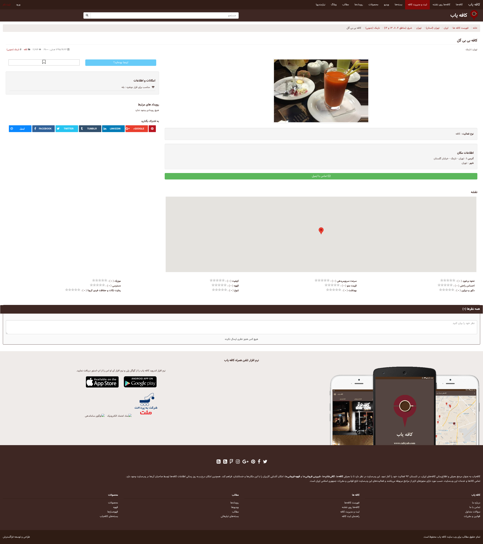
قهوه (115, 507)
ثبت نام (6, 5)
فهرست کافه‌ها (351, 503)
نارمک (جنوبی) (13, 50)
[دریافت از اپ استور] (102, 382)
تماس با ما (474, 507)
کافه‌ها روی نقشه (350, 507)
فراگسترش (8, 537)
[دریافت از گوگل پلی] (140, 382)
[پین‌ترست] (253, 462)
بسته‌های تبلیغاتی (230, 516)
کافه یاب (474, 5)
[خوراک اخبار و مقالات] (225, 462)
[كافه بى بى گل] (321, 90)
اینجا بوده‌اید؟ (120, 62)
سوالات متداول (472, 512)
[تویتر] (265, 462)
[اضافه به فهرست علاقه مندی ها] (44, 62)
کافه (26, 50)
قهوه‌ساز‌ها (112, 512)
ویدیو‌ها (235, 507)
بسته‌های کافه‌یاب (109, 516)
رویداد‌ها (234, 503)
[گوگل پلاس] (245, 462)
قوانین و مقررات (472, 516)
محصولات (113, 503)
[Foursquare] (231, 462)
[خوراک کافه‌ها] (219, 462)
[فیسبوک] (259, 462)
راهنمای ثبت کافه (350, 516)
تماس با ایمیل (320, 176)
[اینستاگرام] (238, 462)
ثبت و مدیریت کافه (349, 512)
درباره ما (476, 503)
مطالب (235, 512)
